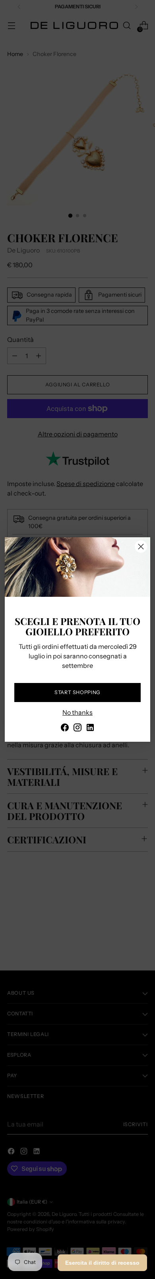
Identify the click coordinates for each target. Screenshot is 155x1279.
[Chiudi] (141, 546)
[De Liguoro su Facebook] (65, 729)
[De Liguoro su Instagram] (77, 729)
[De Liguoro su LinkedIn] (90, 729)
